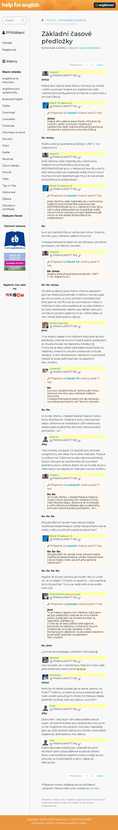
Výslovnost (9, 192)
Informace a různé (13, 132)
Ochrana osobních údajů (71, 823)
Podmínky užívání (42, 823)
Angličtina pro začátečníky (11, 90)
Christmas (8, 125)
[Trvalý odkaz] (79, 75)
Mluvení (7, 139)
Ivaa (52, 740)
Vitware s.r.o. (61, 819)
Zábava (6, 198)
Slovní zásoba (10, 165)
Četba (6, 105)
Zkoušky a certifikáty (8, 207)
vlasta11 (54, 72)
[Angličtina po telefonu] (15, 261)
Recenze (7, 159)
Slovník (7, 172)
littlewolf (54, 658)
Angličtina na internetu (10, 80)
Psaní (5, 145)
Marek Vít (61, 103)
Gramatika (8, 119)
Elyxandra (55, 675)
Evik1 (53, 706)
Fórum (51, 20)
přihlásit (94, 788)
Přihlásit (7, 43)
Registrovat (9, 49)
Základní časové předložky (84, 47)
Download (8, 112)
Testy (5, 178)
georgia (59, 323)
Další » (100, 65)
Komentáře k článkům (72, 20)
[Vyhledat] (23, 20)
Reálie (6, 152)
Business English (12, 99)
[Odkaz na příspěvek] (48, 112)
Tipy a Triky (9, 185)
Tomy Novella (65, 594)
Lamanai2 (55, 368)
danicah (54, 437)
